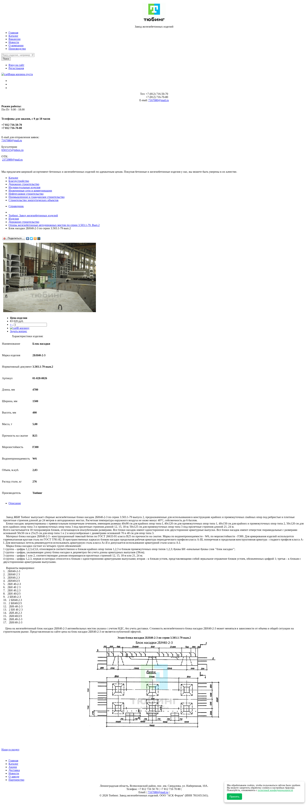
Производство (17, 48)
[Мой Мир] (39, 238)
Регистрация (16, 68)
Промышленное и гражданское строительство (37, 196)
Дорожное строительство (24, 184)
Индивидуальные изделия (24, 187)
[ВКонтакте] (28, 238)
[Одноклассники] (35, 238)
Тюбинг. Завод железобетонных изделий (33, 215)
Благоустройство (19, 180)
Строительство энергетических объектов (33, 200)
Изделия (14, 218)
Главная (13, 32)
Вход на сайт (16, 65)
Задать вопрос (18, 331)
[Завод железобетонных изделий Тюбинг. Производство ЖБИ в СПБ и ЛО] (154, 20)
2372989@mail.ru (12, 159)
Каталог (13, 35)
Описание (15, 503)
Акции (13, 766)
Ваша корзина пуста (20, 74)
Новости (14, 42)
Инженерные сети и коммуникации (30, 190)
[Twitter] (31, 238)
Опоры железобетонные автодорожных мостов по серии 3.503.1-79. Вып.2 (54, 225)
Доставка (14, 770)
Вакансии (14, 39)
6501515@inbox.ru (12, 150)
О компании (16, 45)
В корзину (23, 328)
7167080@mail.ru (158, 100)
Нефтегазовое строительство (26, 193)
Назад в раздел (10, 749)
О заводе (14, 776)
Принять (234, 796)
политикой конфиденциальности (275, 790)
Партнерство (16, 779)
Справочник (16, 206)
